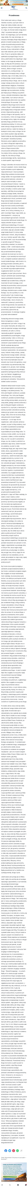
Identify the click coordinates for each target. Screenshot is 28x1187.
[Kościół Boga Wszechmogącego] (14, 8)
